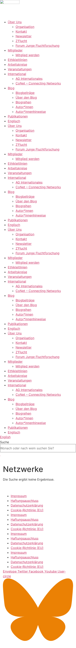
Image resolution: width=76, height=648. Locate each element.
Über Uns (15, 22)
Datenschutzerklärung (27, 505)
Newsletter (24, 36)
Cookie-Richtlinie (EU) (27, 510)
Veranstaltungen (20, 69)
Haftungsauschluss (24, 501)
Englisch (14, 121)
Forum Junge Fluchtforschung (37, 46)
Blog (11, 88)
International (17, 74)
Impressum (19, 496)
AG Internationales (29, 79)
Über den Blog (26, 97)
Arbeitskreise (17, 64)
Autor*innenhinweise (31, 112)
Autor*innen (24, 107)
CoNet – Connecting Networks (38, 83)
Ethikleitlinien (17, 60)
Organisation (25, 27)
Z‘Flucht (21, 41)
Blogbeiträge (25, 93)
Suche (4, 442)
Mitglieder (15, 50)
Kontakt (21, 31)
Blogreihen (23, 102)
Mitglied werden (27, 55)
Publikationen (18, 116)
